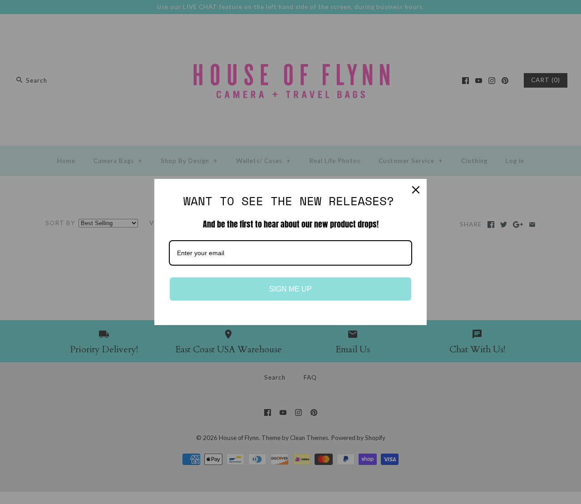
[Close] (416, 190)
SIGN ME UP (290, 289)
